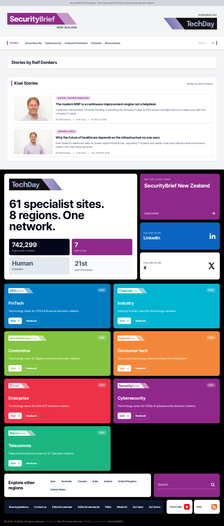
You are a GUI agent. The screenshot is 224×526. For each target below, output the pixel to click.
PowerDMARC (115, 521)
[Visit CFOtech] (27, 290)
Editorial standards (89, 506)
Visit (13, 320)
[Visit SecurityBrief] (137, 385)
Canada (82, 481)
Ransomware (112, 43)
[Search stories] (213, 484)
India (95, 481)
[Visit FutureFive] (137, 338)
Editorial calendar (62, 506)
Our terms (154, 506)
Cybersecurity (53, 43)
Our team (138, 506)
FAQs (108, 506)
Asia (52, 481)
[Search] (213, 43)
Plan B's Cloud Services (69, 521)
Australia (66, 481)
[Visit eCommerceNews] (27, 338)
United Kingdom (127, 481)
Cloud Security (33, 43)
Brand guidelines (18, 506)
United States (57, 489)
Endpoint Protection (76, 43)
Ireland (108, 481)
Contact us (40, 506)
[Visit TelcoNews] (27, 433)
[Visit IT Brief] (27, 385)
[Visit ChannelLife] (137, 290)
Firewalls (96, 43)
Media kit (31, 320)
